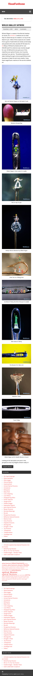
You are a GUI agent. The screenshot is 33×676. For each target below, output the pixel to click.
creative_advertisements (9, 565)
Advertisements (8, 478)
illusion (26, 565)
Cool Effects (7, 495)
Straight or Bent (8, 526)
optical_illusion (9, 572)
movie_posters (18, 569)
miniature (13, 35)
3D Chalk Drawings (9, 476)
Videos (6, 536)
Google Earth (7, 501)
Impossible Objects (9, 505)
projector (4, 577)
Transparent (7, 530)
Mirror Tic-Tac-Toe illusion (11, 550)
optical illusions (16, 570)
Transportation (8, 532)
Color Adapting (8, 494)
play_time (8, 576)
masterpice (10, 568)
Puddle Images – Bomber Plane (13, 552)
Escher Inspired (8, 499)
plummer (15, 576)
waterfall (14, 579)
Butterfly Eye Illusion (10, 549)
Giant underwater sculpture (12, 554)
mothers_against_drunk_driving (8, 569)
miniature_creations (20, 568)
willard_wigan (24, 579)
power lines (26, 576)
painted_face (22, 575)
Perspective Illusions (10, 515)
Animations (7, 488)
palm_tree (4, 576)
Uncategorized (8, 534)
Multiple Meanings (9, 511)
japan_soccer (4, 566)
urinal (24, 577)
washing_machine (9, 579)
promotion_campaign (10, 577)
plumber (12, 576)
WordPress (11, 674)
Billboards (7, 490)
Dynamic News (20, 674)
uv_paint (27, 577)
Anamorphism (8, 484)
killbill (21, 566)
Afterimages (7, 480)
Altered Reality (8, 482)
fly (2, 46)
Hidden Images (8, 503)
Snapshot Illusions (7, 466)
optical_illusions (9, 574)
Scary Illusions (8, 521)
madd (27, 566)
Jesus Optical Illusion (10, 507)
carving (26, 563)
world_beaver (4, 580)
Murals (6, 513)
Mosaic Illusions (8, 509)
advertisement (6, 563)
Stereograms (7, 524)
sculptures (20, 577)
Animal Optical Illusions (11, 486)
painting (27, 575)
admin (16, 29)
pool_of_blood (21, 576)
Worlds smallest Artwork (13, 25)
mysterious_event (24, 569)
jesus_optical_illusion (11, 566)
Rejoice (16, 577)
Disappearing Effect (9, 497)
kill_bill (24, 566)
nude (10, 570)
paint (18, 575)
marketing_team (5, 568)
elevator (20, 565)
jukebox (18, 566)
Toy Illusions (7, 528)
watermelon (19, 579)
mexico (14, 568)
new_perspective (5, 570)
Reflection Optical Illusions (11, 517)
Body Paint (7, 492)
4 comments (23, 29)
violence (3, 579)
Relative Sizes (7, 519)
